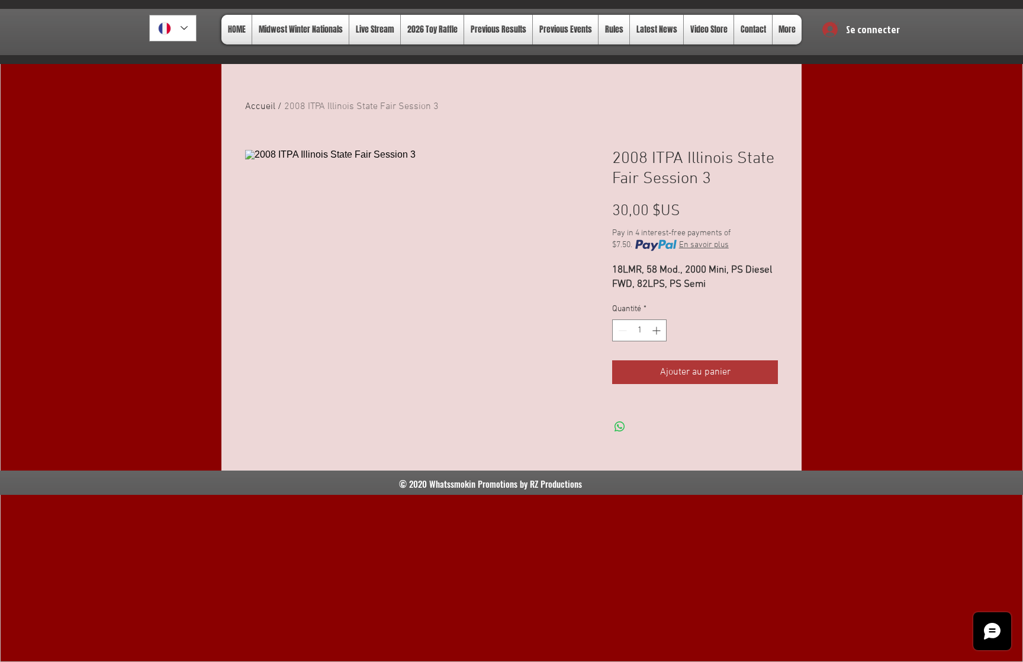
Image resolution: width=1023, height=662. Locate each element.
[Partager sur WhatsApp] (620, 427)
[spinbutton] (639, 330)
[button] (835, 24)
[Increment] (657, 330)
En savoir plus (704, 245)
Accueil (260, 107)
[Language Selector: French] (173, 28)
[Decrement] (621, 330)
